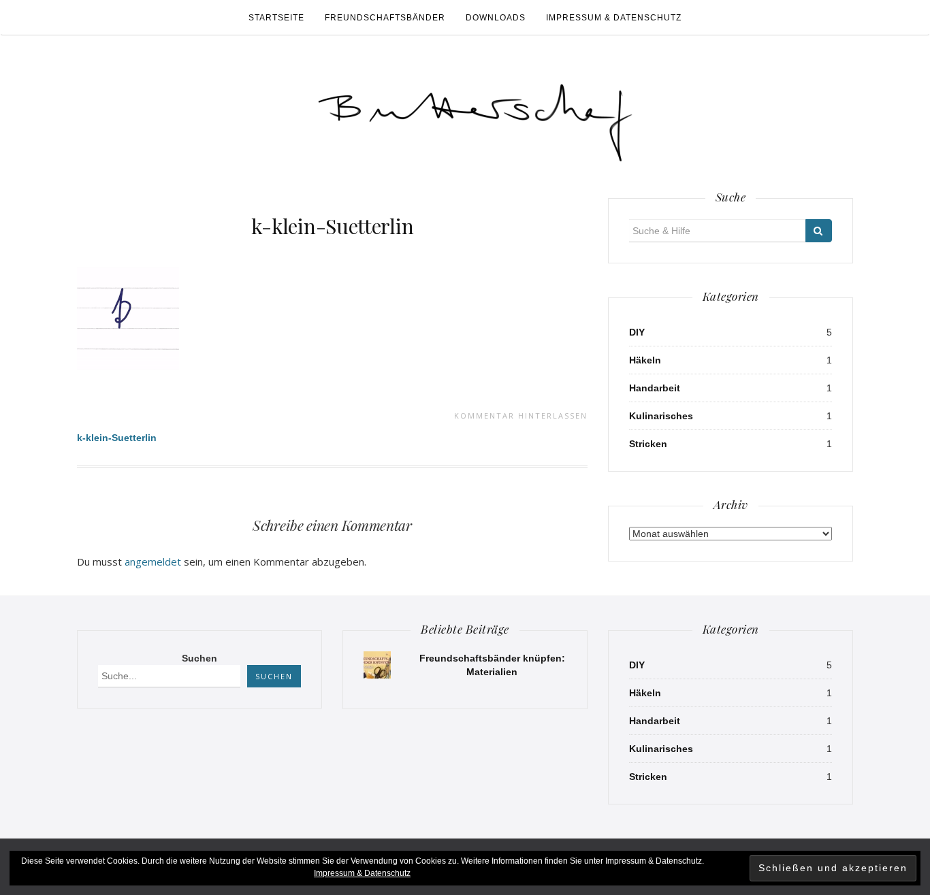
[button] (475, 116)
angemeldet (153, 561)
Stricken (648, 443)
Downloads (496, 17)
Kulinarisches (661, 415)
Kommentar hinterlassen (521, 415)
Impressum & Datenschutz (614, 17)
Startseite (276, 17)
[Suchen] (818, 230)
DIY (637, 332)
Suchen (199, 658)
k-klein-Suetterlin (332, 226)
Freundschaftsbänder (385, 17)
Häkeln (645, 360)
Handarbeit (654, 388)
